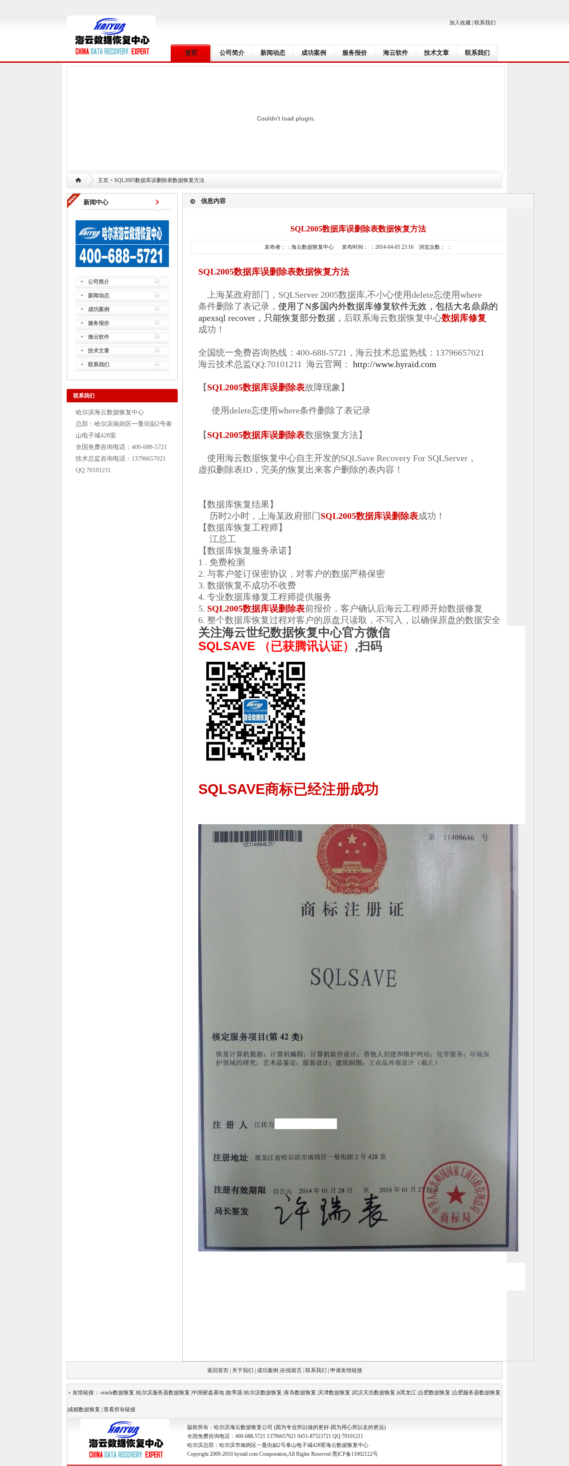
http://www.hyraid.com (395, 364)
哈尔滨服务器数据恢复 (163, 1392)
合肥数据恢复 (434, 1392)
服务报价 (354, 52)
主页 (103, 180)
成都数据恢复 (84, 1409)
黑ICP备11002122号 (355, 1454)
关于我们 (242, 1370)
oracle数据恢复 (117, 1392)
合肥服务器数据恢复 (477, 1392)
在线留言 (291, 1370)
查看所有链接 (120, 1409)
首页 (191, 52)
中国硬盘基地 (208, 1392)
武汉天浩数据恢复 (374, 1392)
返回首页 (217, 1370)
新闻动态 (272, 52)
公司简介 (232, 52)
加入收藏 (460, 23)
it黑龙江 (406, 1392)
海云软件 (395, 52)
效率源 (234, 1392)
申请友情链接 (346, 1370)
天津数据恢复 (334, 1392)
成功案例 (313, 52)
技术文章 (436, 52)
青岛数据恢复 (300, 1392)
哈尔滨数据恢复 (263, 1392)
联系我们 (485, 23)
